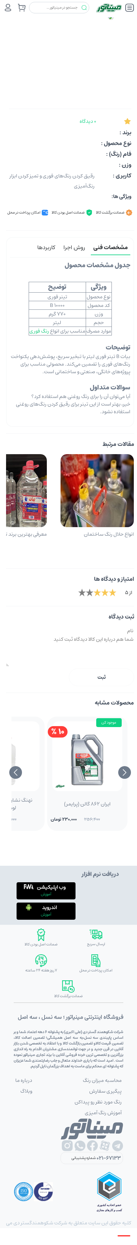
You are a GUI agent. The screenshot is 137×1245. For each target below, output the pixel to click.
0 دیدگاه (88, 121)
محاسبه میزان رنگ (102, 1080)
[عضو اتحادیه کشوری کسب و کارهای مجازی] (109, 1191)
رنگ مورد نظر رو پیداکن (98, 1101)
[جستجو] (84, 7)
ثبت (101, 677)
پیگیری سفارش (105, 1091)
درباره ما (23, 1080)
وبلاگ (26, 1091)
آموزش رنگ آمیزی (103, 1112)
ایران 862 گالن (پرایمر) (87, 803)
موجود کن (108, 722)
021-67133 (109, 1158)
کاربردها (46, 247)
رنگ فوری (39, 331)
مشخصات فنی (110, 247)
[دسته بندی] (129, 7)
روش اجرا (74, 247)
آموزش (46, 894)
